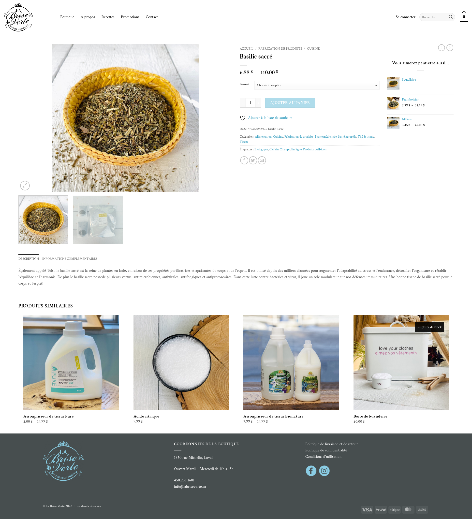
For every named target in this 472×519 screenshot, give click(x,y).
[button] (405, 17)
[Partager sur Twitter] (253, 160)
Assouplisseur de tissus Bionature (273, 416)
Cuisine (313, 48)
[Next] (221, 118)
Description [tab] (28, 259)
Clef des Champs (279, 149)
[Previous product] (449, 47)
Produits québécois (315, 149)
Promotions (130, 17)
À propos (88, 17)
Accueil (246, 48)
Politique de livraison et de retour (331, 444)
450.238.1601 (184, 480)
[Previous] (29, 118)
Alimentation (263, 137)
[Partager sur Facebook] (244, 160)
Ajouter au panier (290, 102)
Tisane (244, 142)
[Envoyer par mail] (262, 160)
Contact (152, 17)
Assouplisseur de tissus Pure (48, 416)
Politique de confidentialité (326, 450)
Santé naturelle (347, 137)
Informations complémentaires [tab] (69, 259)
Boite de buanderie (370, 416)
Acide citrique (146, 416)
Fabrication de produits (280, 48)
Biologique (261, 149)
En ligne (296, 149)
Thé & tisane (366, 137)
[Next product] (441, 47)
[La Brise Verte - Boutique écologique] (28, 17)
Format (244, 84)
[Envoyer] (450, 17)
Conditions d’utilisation (323, 456)
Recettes (108, 17)
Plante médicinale (326, 137)
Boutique (67, 17)
